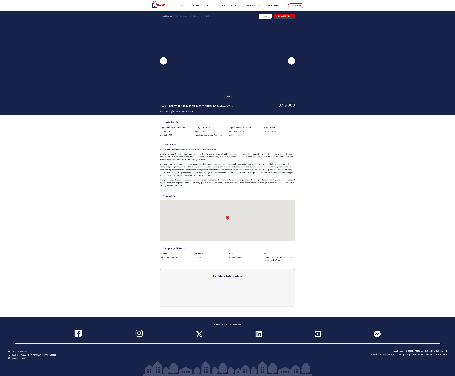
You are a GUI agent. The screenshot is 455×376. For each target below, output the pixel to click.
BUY (223, 5)
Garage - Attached (280, 257)
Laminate (170, 257)
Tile (176, 257)
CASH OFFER (210, 5)
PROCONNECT (274, 5)
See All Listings (166, 16)
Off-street (279, 260)
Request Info (284, 16)
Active (272, 127)
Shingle (239, 257)
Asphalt (232, 257)
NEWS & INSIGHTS (254, 5)
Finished (198, 257)
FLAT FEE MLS (194, 5)
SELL (181, 5)
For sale (206, 127)
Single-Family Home (242, 127)
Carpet (163, 257)
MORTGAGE (236, 5)
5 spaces (267, 257)
